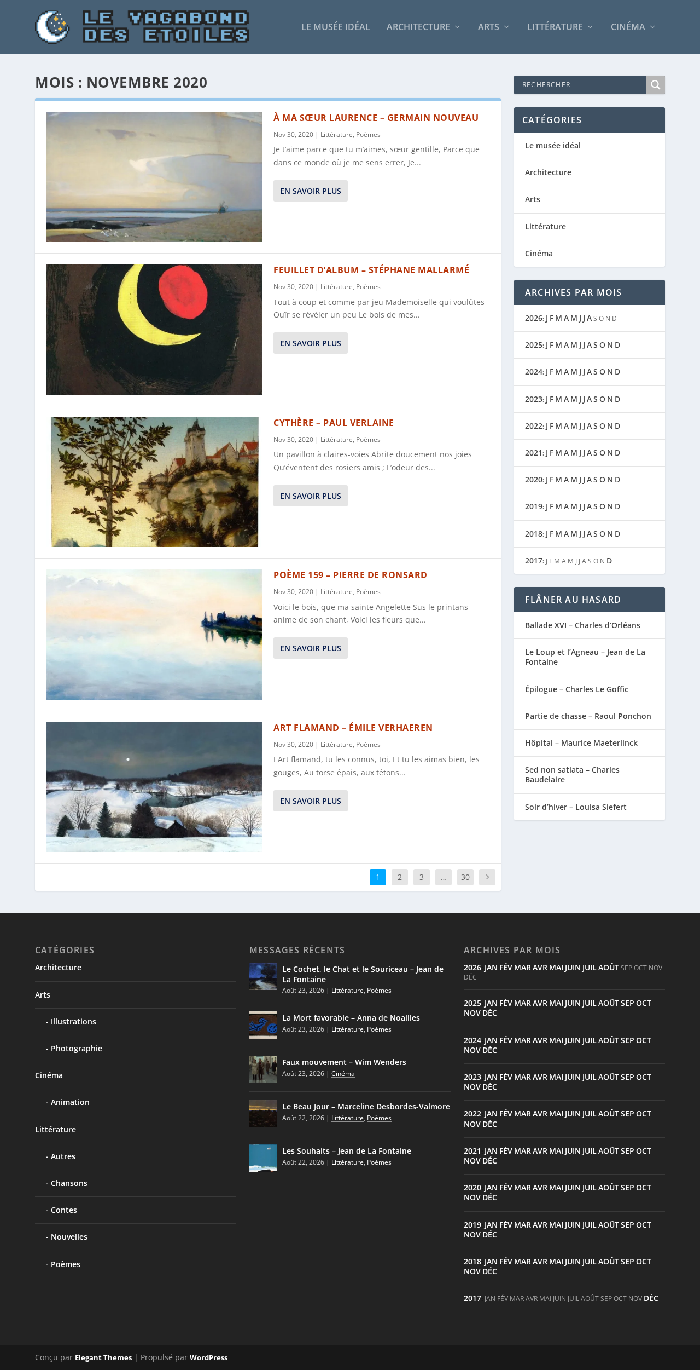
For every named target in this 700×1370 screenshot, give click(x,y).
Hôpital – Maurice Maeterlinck (581, 743)
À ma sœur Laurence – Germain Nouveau (376, 118)
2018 (533, 533)
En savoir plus (310, 191)
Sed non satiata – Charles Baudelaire (572, 774)
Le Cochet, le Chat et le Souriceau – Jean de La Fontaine (363, 974)
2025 (533, 344)
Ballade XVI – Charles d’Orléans (582, 625)
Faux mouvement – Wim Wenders (344, 1062)
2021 (533, 452)
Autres (63, 1156)
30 (465, 877)
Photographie (76, 1048)
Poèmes (368, 134)
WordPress (209, 1357)
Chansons (69, 1183)
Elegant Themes (103, 1357)
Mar (522, 967)
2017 (533, 560)
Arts (488, 27)
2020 (533, 479)
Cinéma (628, 27)
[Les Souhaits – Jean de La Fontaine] (263, 1158)
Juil (589, 967)
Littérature (555, 27)
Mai (556, 967)
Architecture (418, 27)
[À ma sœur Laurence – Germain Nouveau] (154, 177)
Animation (70, 1102)
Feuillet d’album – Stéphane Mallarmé (371, 270)
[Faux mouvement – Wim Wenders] (263, 1069)
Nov (472, 1013)
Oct (643, 1003)
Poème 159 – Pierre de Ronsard (350, 575)
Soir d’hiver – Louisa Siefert (576, 807)
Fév (505, 967)
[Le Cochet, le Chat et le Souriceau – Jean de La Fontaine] (263, 976)
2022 (533, 426)
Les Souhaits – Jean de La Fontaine (346, 1150)
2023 (533, 399)
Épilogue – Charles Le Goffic (576, 689)
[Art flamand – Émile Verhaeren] (154, 787)
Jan (491, 967)
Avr (540, 967)
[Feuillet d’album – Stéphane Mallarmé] (154, 329)
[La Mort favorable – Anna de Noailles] (263, 1025)
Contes (64, 1210)
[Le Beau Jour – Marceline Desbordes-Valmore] (263, 1113)
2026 (533, 318)
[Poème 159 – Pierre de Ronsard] (154, 634)
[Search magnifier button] (655, 85)
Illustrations (73, 1021)
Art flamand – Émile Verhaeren (353, 728)
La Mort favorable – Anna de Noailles (351, 1017)
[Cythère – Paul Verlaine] (154, 482)
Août (608, 967)
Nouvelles (69, 1236)
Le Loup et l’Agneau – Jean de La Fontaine (585, 657)
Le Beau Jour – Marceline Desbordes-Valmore (366, 1106)
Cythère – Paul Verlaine (333, 423)
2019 (533, 506)
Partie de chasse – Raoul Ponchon (588, 716)
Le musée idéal (335, 27)
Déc (489, 1013)
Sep (627, 1003)
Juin (573, 967)
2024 (533, 371)
